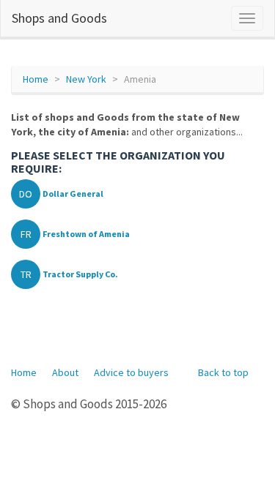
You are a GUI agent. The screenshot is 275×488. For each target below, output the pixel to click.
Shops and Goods (59, 18)
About (65, 372)
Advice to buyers (131, 372)
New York (86, 79)
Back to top (223, 372)
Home (35, 79)
